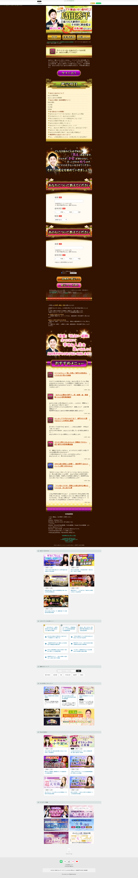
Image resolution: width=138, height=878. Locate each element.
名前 (56, 197)
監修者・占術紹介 (69, 540)
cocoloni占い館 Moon (69, 866)
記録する (64, 273)
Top (69, 539)
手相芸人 (82, 675)
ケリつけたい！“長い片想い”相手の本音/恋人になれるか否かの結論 (70, 374)
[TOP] (54, 37)
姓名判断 (55, 675)
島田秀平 (75, 675)
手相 (61, 675)
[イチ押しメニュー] (84, 37)
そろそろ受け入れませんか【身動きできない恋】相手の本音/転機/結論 (70, 443)
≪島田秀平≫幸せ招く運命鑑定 (66, 41)
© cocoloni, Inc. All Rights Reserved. (69, 874)
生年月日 (58, 208)
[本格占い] (39, 3)
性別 (56, 216)
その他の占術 (67, 675)
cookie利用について (69, 864)
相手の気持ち (48, 675)
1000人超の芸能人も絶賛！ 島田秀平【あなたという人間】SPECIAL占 (71, 465)
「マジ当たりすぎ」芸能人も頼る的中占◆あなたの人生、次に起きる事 (71, 487)
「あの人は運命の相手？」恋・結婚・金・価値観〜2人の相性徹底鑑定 (71, 396)
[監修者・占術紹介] (69, 37)
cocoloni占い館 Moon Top (52, 41)
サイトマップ (69, 541)
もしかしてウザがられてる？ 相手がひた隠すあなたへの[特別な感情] (70, 420)
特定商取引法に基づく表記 (69, 535)
